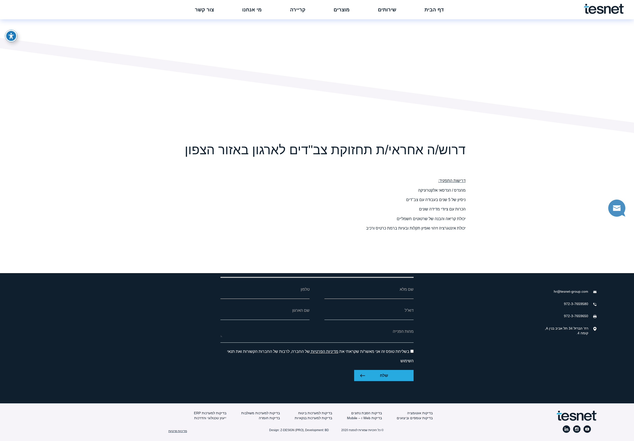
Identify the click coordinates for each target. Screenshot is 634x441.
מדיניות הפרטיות (324, 351)
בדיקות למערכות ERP (210, 413)
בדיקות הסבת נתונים (366, 413)
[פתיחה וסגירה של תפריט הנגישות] (11, 36)
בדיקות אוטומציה (420, 413)
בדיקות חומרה (269, 418)
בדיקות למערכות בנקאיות (313, 418)
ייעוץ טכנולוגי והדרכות (210, 418)
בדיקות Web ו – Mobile (364, 418)
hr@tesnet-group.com (571, 291)
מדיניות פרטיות (177, 431)
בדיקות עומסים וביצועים (415, 418)
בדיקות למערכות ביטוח (315, 413)
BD (327, 430)
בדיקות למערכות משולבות (260, 413)
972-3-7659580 (576, 304)
